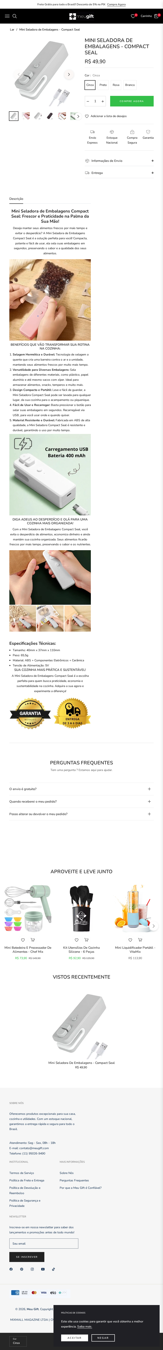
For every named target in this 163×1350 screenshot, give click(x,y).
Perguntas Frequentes (74, 1180)
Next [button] (69, 74)
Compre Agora (116, 4)
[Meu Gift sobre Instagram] (33, 1269)
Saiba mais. (84, 1327)
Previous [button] (18, 74)
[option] (43, 71)
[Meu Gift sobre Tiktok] (54, 1269)
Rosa (116, 85)
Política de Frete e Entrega (26, 1180)
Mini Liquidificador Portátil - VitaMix (135, 950)
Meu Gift (33, 1309)
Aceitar (74, 1338)
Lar (12, 30)
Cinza (90, 85)
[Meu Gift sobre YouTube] (44, 1269)
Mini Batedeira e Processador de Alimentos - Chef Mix (27, 950)
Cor (15, 1338)
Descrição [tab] (16, 199)
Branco (130, 85)
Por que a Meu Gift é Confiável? (80, 1188)
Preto (103, 85)
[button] (153, 926)
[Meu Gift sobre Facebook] (12, 1269)
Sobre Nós (67, 1173)
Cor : (92, 75)
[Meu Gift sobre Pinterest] (22, 1269)
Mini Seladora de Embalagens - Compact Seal (81, 1063)
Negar (103, 1338)
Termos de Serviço (21, 1173)
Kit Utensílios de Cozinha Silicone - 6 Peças (81, 950)
